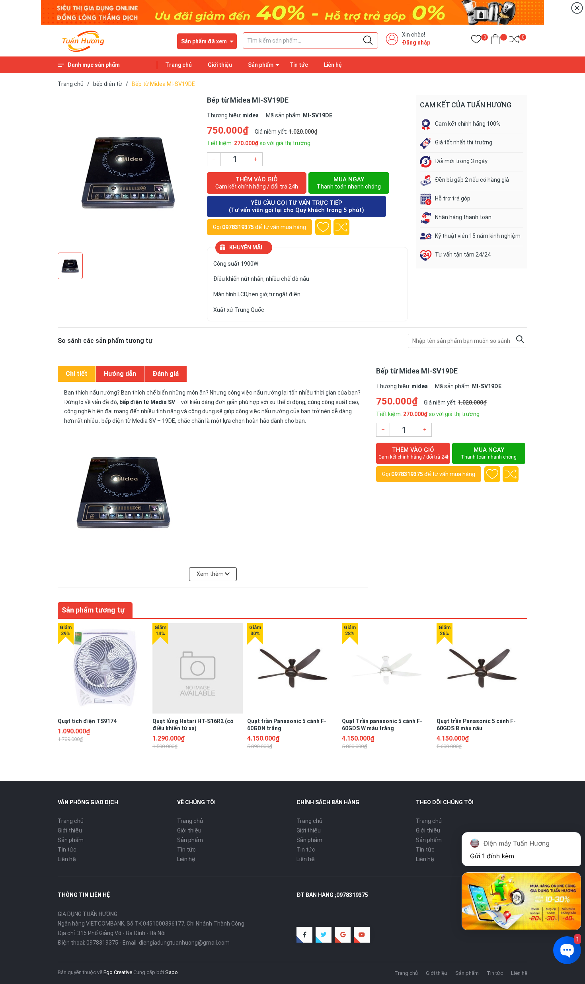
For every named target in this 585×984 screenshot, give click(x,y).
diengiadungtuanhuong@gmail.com (184, 942)
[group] (128, 172)
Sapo (171, 972)
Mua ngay (349, 183)
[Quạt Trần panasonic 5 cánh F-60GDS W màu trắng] (387, 668)
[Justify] (367, 41)
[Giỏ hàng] (495, 40)
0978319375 (238, 227)
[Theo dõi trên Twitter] (324, 935)
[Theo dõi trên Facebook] (304, 935)
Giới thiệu (220, 65)
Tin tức (298, 65)
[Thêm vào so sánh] (341, 227)
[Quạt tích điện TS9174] (103, 668)
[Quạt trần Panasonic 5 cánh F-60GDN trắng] (292, 668)
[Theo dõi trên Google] (343, 935)
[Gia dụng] (292, 12)
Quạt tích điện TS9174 (87, 721)
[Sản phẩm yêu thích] (476, 40)
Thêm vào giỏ (256, 183)
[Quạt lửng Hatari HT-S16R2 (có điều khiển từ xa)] (197, 668)
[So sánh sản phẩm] (514, 40)
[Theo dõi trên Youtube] (362, 935)
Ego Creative (117, 972)
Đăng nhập (416, 42)
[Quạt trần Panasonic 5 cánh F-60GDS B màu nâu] (482, 668)
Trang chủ (178, 65)
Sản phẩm (260, 65)
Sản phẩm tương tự (93, 610)
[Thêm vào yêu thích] (323, 227)
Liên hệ (333, 65)
